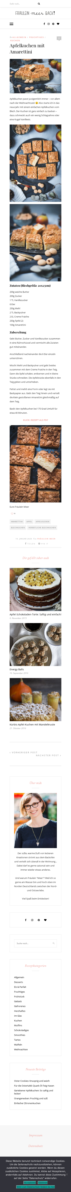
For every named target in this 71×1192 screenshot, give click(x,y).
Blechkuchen (18, 527)
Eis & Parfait (20, 986)
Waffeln (18, 1044)
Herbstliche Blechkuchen (42, 527)
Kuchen (15, 40)
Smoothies (19, 1035)
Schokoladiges (21, 1030)
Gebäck (18, 1001)
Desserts (18, 982)
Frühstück (19, 996)
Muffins (18, 1025)
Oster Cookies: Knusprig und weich (32, 1080)
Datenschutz (35, 1146)
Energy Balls (17, 669)
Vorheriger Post (24, 752)
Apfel (29, 521)
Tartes (17, 1039)
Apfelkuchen (42, 521)
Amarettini (17, 521)
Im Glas (18, 1015)
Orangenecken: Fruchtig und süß (31, 1098)
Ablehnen (42, 1182)
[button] (11, 24)
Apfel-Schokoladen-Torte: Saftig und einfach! (35, 614)
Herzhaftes (19, 1010)
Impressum (35, 1135)
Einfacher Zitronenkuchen (27, 1103)
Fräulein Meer (46, 539)
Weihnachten (21, 1049)
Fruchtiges (36, 37)
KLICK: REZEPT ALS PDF (35, 420)
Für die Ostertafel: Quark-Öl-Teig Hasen (34, 1085)
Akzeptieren (30, 1182)
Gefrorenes (20, 1006)
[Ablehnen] (66, 1174)
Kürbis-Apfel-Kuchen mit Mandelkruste (32, 724)
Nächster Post (48, 755)
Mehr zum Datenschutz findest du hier (36, 1187)
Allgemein (19, 37)
